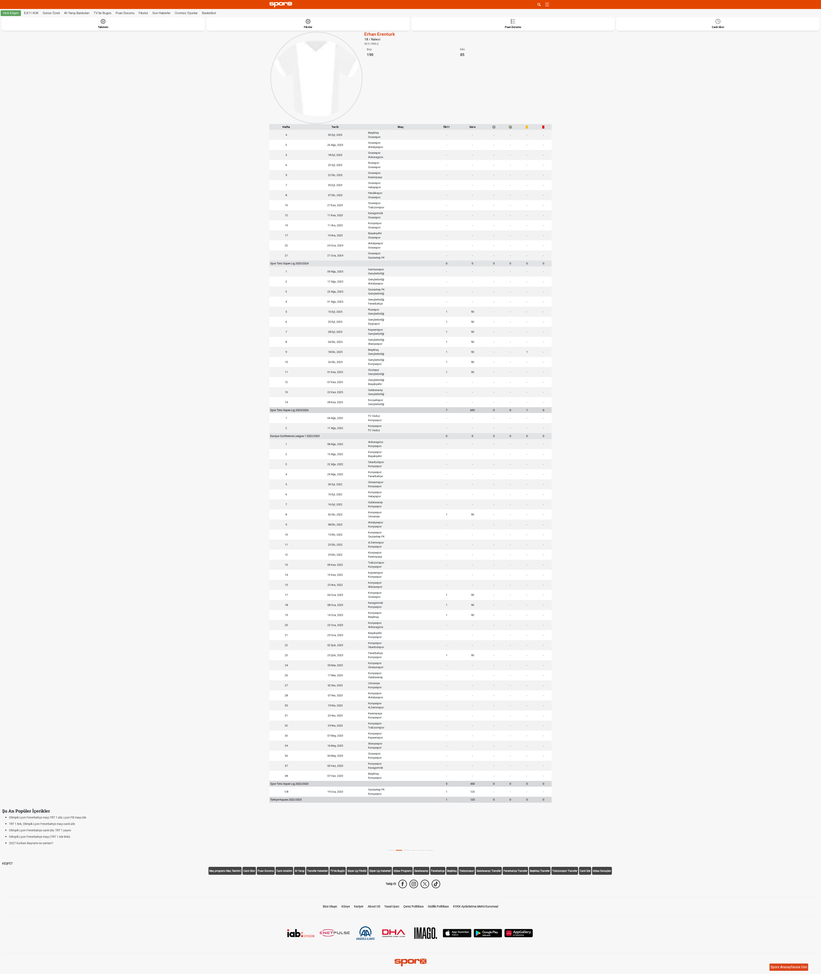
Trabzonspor (466, 870)
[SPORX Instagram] (413, 884)
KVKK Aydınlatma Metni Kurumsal (475, 906)
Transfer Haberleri (317, 870)
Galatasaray (421, 870)
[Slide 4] (422, 850)
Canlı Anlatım (284, 870)
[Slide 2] (406, 850)
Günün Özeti (51, 13)
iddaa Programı (403, 870)
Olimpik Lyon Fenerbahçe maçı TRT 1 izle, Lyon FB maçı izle (47, 817)
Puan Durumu (125, 13)
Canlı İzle (585, 870)
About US (374, 906)
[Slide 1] (399, 850)
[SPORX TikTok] (436, 884)
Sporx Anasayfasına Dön (789, 967)
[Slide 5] (430, 850)
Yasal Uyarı (391, 906)
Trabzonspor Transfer (564, 870)
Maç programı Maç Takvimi (225, 870)
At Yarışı (299, 870)
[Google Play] (488, 933)
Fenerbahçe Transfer (515, 870)
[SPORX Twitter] (425, 884)
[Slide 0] (391, 850)
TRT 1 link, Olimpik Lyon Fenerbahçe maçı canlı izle (42, 824)
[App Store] (457, 933)
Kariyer (358, 906)
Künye (345, 906)
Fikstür (143, 13)
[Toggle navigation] (547, 4)
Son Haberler (161, 13)
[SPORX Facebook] (402, 884)
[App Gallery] (518, 933)
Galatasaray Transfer (489, 870)
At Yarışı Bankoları (76, 13)
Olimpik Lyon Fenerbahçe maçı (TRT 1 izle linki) (39, 836)
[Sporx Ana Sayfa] (281, 4)
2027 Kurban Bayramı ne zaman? (31, 843)
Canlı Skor (249, 870)
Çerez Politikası (413, 906)
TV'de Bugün (102, 13)
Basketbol (209, 13)
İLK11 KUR (31, 13)
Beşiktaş (452, 870)
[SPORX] (410, 962)
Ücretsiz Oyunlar (186, 13)
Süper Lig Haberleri (380, 870)
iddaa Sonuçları (602, 870)
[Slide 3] (414, 850)
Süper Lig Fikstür (357, 870)
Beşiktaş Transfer (540, 870)
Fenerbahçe (437, 870)
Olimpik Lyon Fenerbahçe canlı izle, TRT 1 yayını (40, 830)
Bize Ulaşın (330, 906)
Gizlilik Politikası (438, 906)
